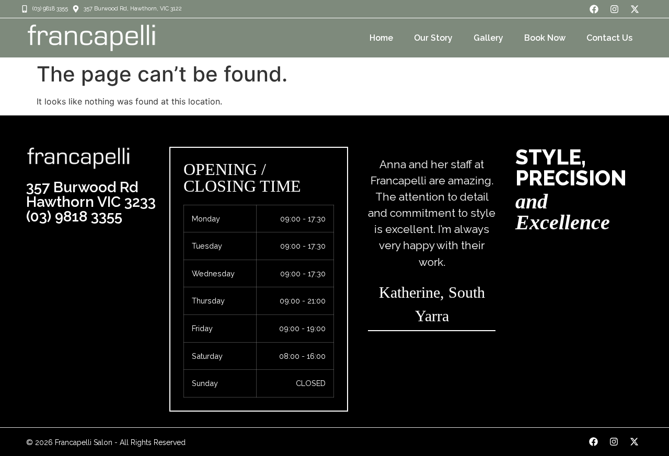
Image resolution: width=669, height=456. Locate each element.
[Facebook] (594, 9)
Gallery (488, 38)
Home (381, 38)
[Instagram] (615, 9)
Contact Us (609, 38)
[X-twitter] (635, 9)
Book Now (545, 38)
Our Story (433, 38)
